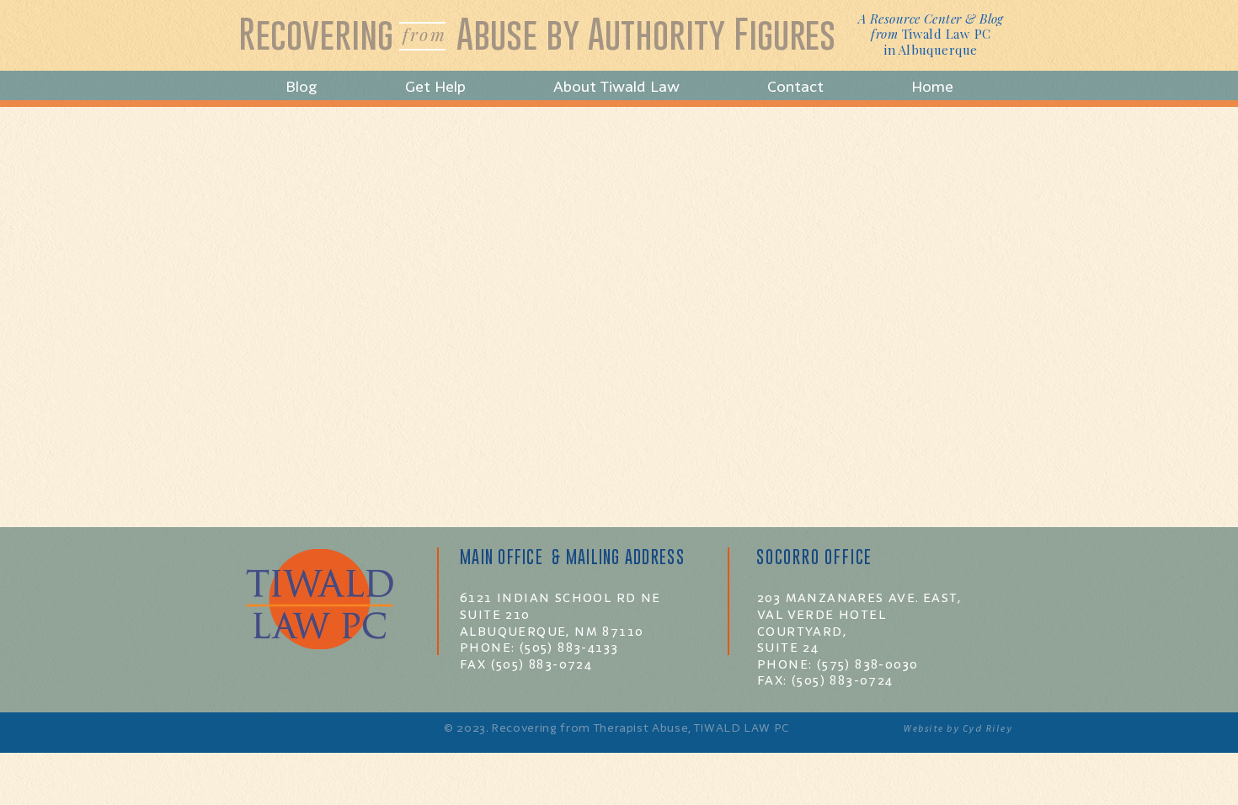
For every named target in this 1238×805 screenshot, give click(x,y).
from (424, 33)
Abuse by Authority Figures (645, 34)
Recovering (315, 34)
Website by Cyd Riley (957, 728)
